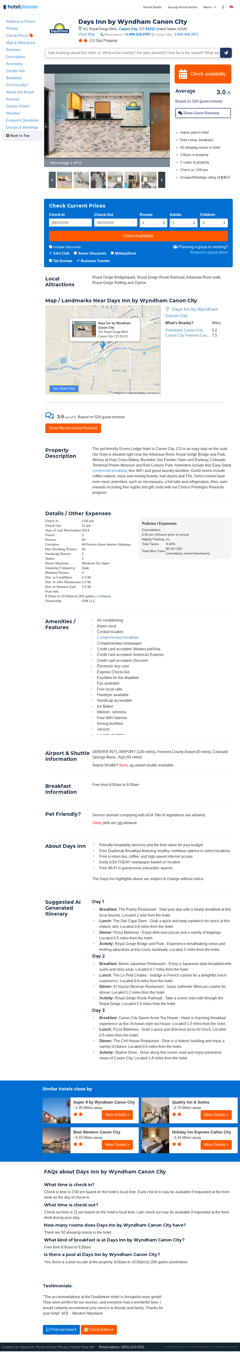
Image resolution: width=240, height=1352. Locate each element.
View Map (86, 34)
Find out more (62, 1329)
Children (207, 214)
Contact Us (10, 1347)
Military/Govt (125, 253)
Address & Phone (20, 21)
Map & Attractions (20, 42)
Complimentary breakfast (118, 637)
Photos (12, 28)
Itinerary (12, 99)
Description (15, 57)
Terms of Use (46, 1347)
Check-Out (103, 214)
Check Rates (99, 1329)
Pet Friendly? (17, 85)
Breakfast (14, 78)
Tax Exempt (62, 261)
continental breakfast (109, 470)
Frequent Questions (22, 120)
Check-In (57, 214)
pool (98, 596)
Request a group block (209, 252)
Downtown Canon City (184, 330)
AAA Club (61, 253)
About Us (27, 1347)
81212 (150, 29)
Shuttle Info (15, 71)
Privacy (63, 1347)
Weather (13, 113)
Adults (175, 214)
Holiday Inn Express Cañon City (201, 1132)
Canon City (128, 29)
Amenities (14, 64)
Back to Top (19, 135)
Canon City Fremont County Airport (194, 335)
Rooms (146, 214)
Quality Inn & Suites (190, 1102)
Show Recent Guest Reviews (73, 428)
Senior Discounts (92, 253)
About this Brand (20, 92)
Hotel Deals (152, 7)
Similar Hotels (18, 106)
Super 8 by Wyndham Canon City (104, 1102)
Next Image (155, 115)
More (207, 7)
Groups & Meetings (22, 127)
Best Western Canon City (96, 1132)
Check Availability (138, 236)
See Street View (64, 388)
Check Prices (17, 35)
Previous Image (59, 115)
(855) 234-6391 (132, 1347)
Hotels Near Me (82, 1347)
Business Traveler (95, 261)
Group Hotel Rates (182, 7)
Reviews (13, 50)
